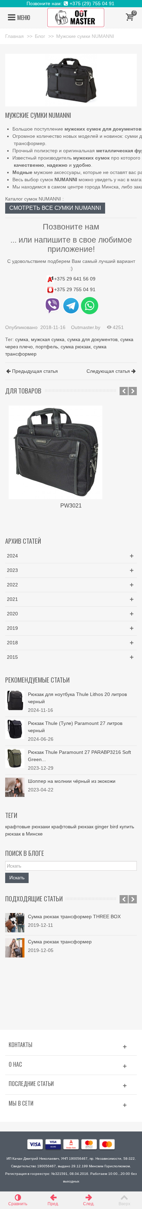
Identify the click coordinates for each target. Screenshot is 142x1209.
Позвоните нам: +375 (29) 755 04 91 (71, 3)
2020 (12, 613)
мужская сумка (47, 339)
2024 (12, 556)
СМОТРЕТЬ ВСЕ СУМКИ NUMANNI (55, 208)
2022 (12, 584)
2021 (12, 599)
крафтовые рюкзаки (27, 826)
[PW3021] (71, 452)
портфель (47, 346)
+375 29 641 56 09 (74, 278)
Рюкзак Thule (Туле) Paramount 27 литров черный (75, 726)
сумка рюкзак (76, 346)
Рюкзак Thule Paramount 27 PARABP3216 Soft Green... (79, 755)
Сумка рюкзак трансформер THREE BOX (74, 916)
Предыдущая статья (35, 371)
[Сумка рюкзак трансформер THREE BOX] (14, 922)
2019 (12, 628)
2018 (12, 642)
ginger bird (106, 826)
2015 (12, 657)
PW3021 (71, 505)
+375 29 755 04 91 (74, 289)
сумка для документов (92, 339)
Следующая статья (108, 371)
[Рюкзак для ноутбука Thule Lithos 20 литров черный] (14, 700)
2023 (12, 570)
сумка (21, 339)
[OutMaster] (76, 17)
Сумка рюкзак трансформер (60, 941)
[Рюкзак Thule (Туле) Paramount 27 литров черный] (14, 728)
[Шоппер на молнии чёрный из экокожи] (14, 786)
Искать (16, 877)
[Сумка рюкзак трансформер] (14, 947)
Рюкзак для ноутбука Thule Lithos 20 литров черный (77, 697)
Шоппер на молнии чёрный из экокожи (71, 781)
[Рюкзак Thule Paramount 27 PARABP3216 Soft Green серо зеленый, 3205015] (14, 757)
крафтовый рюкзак (72, 826)
